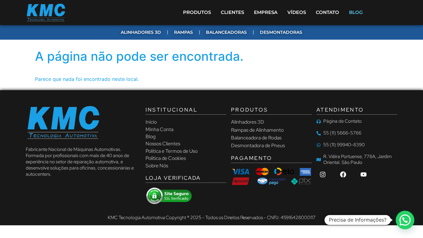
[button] (405, 220)
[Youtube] (363, 174)
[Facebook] (343, 174)
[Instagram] (322, 174)
